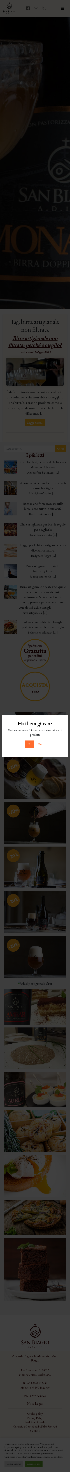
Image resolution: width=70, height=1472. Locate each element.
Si (29, 744)
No (40, 744)
